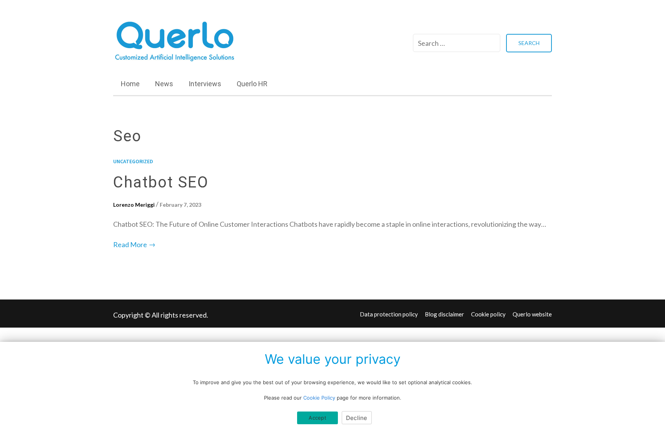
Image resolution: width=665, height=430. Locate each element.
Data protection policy (389, 314)
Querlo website (532, 314)
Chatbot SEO (161, 182)
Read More (134, 244)
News (164, 84)
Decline (357, 418)
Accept (317, 418)
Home (130, 84)
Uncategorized (133, 161)
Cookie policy (488, 314)
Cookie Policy (319, 398)
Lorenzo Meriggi (134, 204)
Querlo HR (252, 84)
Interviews (205, 84)
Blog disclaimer (444, 314)
